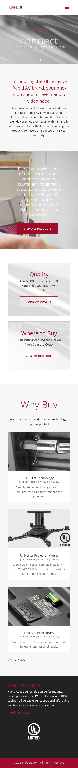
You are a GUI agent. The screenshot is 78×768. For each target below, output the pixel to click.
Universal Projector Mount (39, 555)
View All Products (37, 228)
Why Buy (55, 481)
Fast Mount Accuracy (39, 633)
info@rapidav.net (19, 712)
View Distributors (39, 356)
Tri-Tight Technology (39, 478)
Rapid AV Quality (39, 301)
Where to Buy (39, 333)
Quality (39, 274)
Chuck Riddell (28, 481)
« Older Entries (17, 660)
